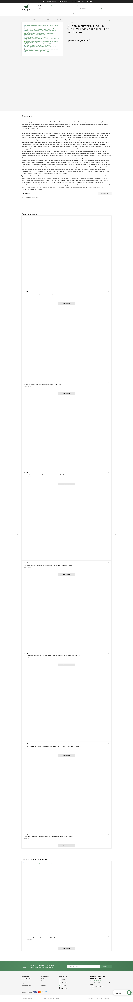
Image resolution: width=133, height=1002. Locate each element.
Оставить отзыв (104, 193)
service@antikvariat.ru (53, 5)
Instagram (64, 982)
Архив (94, 13)
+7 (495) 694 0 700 (97, 976)
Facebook (64, 979)
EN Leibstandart (108, 5)
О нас (42, 1)
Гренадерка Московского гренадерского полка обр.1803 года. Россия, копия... (43, 294)
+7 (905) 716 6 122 (97, 978)
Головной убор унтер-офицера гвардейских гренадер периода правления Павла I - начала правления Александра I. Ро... (53, 474)
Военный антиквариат (70, 13)
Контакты (89, 1)
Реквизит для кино (75, 1)
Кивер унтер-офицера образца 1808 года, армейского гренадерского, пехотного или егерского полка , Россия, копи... (52, 746)
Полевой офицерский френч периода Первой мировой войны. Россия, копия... (43, 384)
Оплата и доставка (51, 1)
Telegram (64, 985)
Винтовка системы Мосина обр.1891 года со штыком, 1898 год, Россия (41, 937)
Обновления (84, 13)
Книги (57, 13)
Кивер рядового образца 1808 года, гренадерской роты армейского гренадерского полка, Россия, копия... (50, 836)
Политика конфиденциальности (52, 998)
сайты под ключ (99, 998)
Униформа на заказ (63, 1)
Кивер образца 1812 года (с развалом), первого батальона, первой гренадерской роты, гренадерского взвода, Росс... (52, 655)
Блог (83, 1)
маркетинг (106, 998)
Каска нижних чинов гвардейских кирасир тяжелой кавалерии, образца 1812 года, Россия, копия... (48, 565)
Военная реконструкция (44, 13)
